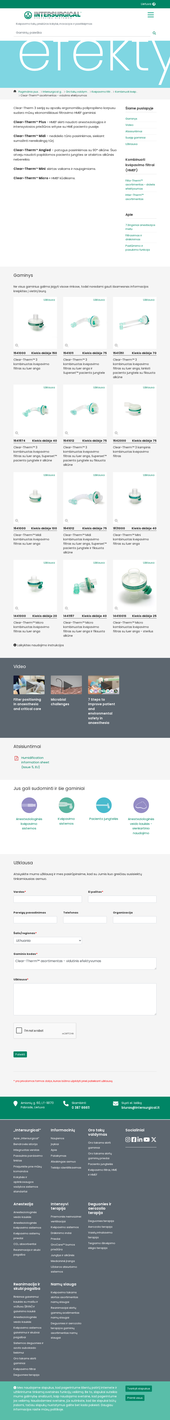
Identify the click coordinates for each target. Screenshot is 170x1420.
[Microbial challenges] (66, 685)
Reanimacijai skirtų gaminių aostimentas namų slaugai (65, 1312)
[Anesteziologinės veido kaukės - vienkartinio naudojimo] (141, 805)
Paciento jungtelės (103, 819)
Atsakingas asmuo (63, 1162)
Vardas (19, 892)
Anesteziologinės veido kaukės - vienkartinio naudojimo (141, 826)
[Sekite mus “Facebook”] (133, 1140)
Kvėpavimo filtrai (24, 1369)
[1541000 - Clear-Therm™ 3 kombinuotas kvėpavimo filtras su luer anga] (35, 323)
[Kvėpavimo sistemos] (66, 805)
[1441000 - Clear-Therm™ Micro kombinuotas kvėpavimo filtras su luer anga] (35, 586)
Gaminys (131, 119)
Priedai (55, 1239)
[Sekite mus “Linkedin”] (139, 1140)
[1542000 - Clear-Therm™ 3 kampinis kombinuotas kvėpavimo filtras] (135, 411)
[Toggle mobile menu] (151, 14)
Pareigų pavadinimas (29, 913)
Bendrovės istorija (25, 1144)
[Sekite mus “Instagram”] (127, 1140)
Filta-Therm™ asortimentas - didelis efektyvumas (140, 185)
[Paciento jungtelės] (104, 805)
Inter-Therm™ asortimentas (134, 197)
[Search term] (151, 32)
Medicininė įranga (63, 1261)
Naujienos (57, 1138)
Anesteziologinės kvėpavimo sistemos (29, 823)
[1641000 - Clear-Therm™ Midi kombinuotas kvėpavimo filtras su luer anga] (35, 498)
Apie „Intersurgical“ (26, 1138)
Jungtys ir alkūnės (62, 1255)
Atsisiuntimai (133, 131)
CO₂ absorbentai (24, 1244)
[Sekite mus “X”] (154, 1140)
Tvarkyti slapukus (138, 1389)
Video (129, 125)
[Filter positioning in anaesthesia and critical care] (29, 685)
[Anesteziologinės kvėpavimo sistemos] (29, 805)
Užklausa (131, 144)
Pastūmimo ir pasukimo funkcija (137, 248)
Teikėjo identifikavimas (66, 1168)
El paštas (95, 892)
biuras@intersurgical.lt (140, 1107)
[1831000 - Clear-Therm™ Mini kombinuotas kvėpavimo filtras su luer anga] (135, 498)
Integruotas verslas (26, 1150)
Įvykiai (55, 1144)
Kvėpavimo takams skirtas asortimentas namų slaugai (64, 1297)
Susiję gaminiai (135, 138)
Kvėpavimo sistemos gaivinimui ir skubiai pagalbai (27, 1332)
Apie (54, 1150)
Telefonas (70, 913)
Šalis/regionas (25, 933)
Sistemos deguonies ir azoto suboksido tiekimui (28, 1348)
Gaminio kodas (25, 954)
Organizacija (123, 913)
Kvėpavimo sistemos (66, 821)
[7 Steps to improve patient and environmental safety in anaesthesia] (103, 685)
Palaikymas (58, 1156)
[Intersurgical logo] (53, 15)
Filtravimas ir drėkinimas (133, 237)
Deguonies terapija (101, 1221)
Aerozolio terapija (100, 1227)
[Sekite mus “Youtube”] (146, 1140)
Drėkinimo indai (61, 1233)
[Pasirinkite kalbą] (154, 4)
